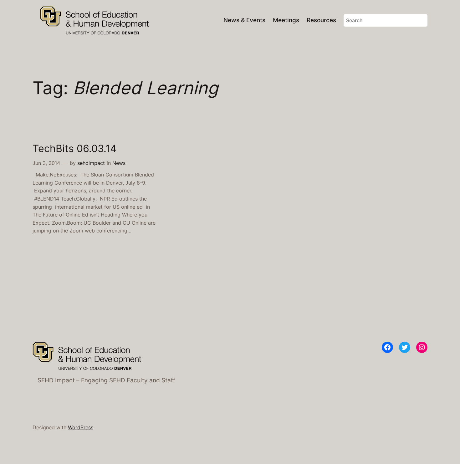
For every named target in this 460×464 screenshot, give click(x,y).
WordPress (80, 427)
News (118, 163)
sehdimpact (91, 163)
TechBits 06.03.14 (75, 149)
